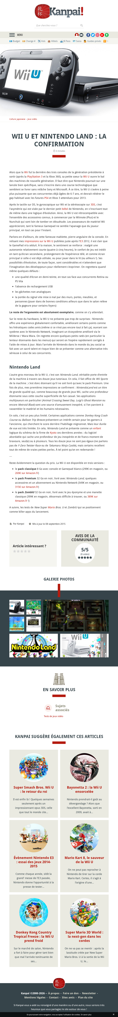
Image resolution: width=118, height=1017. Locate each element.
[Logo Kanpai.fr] (59, 11)
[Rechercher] (82, 25)
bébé (65, 209)
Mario (51, 507)
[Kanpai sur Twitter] (93, 35)
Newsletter (89, 993)
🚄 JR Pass (65, 41)
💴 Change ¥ (28, 41)
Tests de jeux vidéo (53, 716)
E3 (81, 241)
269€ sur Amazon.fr (26, 473)
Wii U (86, 176)
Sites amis (68, 997)
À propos (53, 993)
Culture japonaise (17, 119)
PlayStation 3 (34, 176)
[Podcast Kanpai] (107, 35)
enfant (97, 428)
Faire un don (71, 993)
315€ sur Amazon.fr (26, 487)
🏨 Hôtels (53, 41)
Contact (53, 997)
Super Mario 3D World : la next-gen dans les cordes (84, 936)
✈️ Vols (41, 41)
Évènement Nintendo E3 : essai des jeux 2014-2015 (34, 862)
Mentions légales (34, 997)
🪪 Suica (77, 41)
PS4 (46, 198)
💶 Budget (14, 41)
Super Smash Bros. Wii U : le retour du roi (34, 789)
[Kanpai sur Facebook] (88, 35)
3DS (93, 204)
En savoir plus (86, 1014)
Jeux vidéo (32, 119)
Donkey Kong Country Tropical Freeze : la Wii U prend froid (34, 936)
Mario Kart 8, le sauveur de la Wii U (84, 860)
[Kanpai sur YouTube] (102, 35)
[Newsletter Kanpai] (81, 35)
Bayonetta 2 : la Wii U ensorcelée (84, 789)
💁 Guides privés (92, 41)
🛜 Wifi (107, 41)
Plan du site (85, 997)
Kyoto (53, 432)
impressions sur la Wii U (39, 241)
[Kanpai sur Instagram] (97, 35)
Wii (26, 172)
